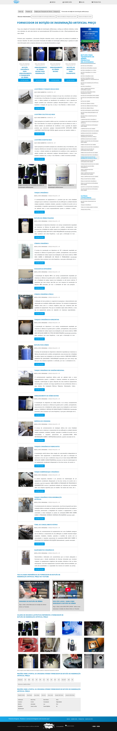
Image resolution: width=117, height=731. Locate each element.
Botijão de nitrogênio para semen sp (90, 98)
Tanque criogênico (86, 204)
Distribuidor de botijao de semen (90, 131)
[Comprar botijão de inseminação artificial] (50, 661)
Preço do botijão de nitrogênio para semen (89, 184)
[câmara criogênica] (25, 257)
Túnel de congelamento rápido (89, 207)
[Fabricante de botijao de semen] (28, 661)
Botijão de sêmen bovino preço (89, 105)
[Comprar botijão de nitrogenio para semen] (28, 628)
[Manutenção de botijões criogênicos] (94, 661)
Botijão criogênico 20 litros (88, 70)
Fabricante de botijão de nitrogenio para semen (87, 150)
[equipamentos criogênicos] (25, 563)
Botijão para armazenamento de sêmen (89, 113)
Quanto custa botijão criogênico (90, 186)
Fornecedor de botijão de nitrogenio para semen (88, 161)
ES (33, 679)
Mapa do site (89, 719)
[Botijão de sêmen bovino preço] (94, 645)
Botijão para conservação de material (89, 116)
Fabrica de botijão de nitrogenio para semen (66, 16)
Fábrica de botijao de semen (88, 144)
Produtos (97, 2)
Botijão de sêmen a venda (87, 103)
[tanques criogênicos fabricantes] (25, 460)
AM (68, 679)
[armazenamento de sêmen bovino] (25, 409)
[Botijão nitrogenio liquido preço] (72, 645)
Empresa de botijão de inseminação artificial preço (88, 136)
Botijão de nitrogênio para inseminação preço (88, 92)
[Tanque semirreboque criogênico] (25, 485)
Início (53, 2)
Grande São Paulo (59, 695)
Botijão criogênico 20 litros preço (88, 73)
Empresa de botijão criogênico (89, 133)
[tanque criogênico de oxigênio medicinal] (25, 384)
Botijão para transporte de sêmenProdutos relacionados (87, 58)
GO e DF (64, 679)
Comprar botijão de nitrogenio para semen (89, 126)
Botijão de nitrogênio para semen (90, 95)
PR (40, 679)
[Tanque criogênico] (25, 206)
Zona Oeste (36, 695)
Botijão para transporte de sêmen (88, 202)
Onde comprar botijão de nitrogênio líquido (88, 89)
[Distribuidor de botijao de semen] (72, 661)
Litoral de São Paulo (70, 695)
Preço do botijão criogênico (88, 181)
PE (51, 679)
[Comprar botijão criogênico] (72, 628)
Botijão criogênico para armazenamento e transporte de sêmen (90, 79)
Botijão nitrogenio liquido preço (90, 110)
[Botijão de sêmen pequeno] (25, 232)
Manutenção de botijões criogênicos (87, 167)
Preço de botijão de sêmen (88, 178)
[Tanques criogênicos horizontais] (25, 333)
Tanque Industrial (86, 209)
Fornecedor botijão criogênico (89, 155)
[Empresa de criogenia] (25, 435)
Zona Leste (50, 695)
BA (55, 679)
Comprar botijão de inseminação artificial (89, 122)
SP (36, 679)
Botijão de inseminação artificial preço (90, 83)
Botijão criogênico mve (87, 76)
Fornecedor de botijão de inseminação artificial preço (43, 16)
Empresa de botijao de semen (85, 16)
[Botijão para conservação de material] (28, 645)
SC (44, 679)
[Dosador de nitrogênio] (25, 282)
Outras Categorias (86, 197)
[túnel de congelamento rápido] (25, 538)
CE (58, 679)
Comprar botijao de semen (88, 128)
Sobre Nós (68, 2)
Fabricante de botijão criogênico (90, 147)
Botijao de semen (85, 101)
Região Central (21, 695)
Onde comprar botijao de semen (89, 176)
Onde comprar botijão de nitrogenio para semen (88, 173)
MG (29, 679)
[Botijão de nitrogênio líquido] (50, 645)
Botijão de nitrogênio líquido (89, 68)
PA (72, 679)
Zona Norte (29, 695)
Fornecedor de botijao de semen (90, 164)
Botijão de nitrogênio (87, 65)
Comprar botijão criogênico (88, 119)
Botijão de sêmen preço (87, 108)
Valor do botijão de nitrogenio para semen (89, 189)
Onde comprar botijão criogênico (87, 170)
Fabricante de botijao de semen (89, 152)
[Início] (16, 2)
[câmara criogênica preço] (25, 308)
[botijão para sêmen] (25, 358)
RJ (25, 679)
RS (47, 679)
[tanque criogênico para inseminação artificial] (25, 511)
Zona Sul (44, 695)
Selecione (20, 679)
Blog (82, 2)
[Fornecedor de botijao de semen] (50, 628)
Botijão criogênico (86, 86)
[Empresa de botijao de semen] (94, 628)
